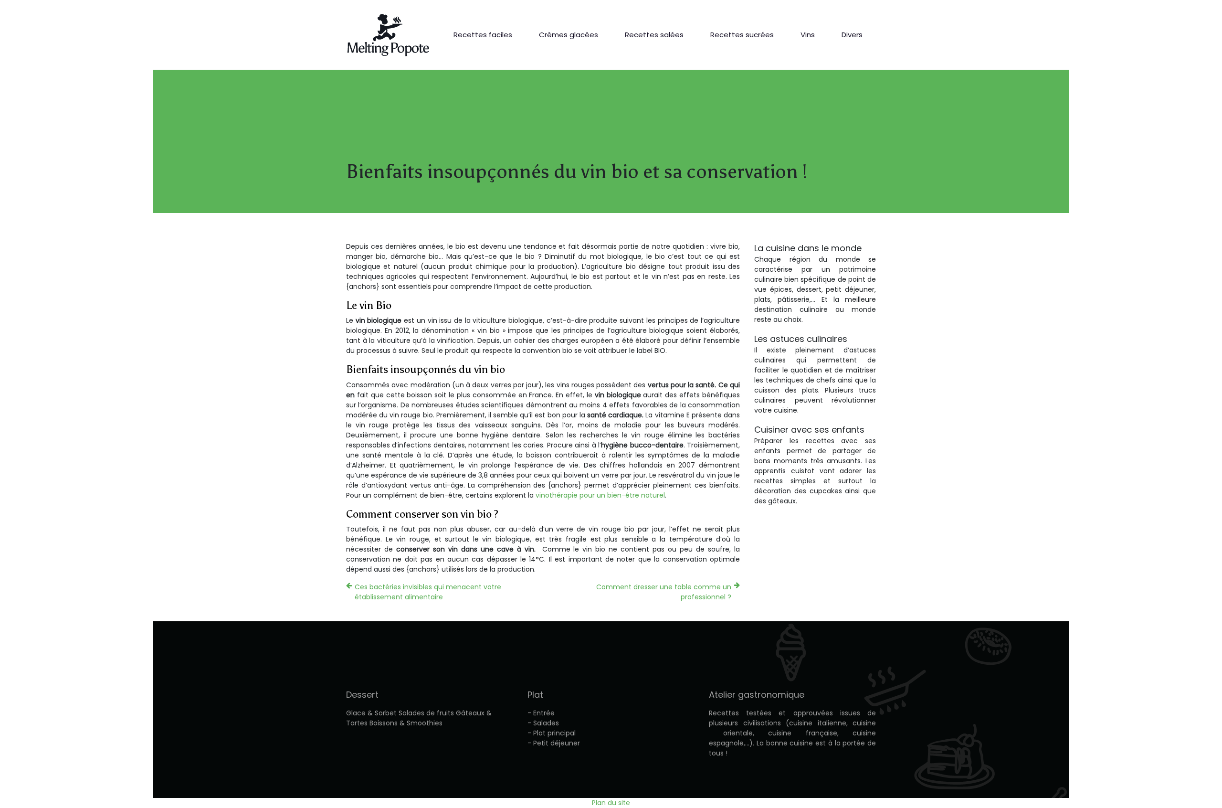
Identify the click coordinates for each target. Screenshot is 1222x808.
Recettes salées (654, 35)
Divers (852, 35)
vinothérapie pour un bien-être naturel (600, 495)
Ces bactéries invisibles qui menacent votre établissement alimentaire (428, 592)
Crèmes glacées (568, 35)
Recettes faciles (482, 35)
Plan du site (611, 803)
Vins (808, 35)
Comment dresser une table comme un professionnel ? (663, 592)
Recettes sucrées (742, 35)
